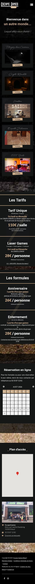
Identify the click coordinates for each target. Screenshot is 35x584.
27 (16, 409)
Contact (5, 564)
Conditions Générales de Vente (23, 561)
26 (12, 409)
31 (4, 413)
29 (24, 409)
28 (20, 409)
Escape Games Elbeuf (20, 558)
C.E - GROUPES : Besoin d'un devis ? (18, 263)
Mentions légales (7, 561)
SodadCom (10, 569)
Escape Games (9, 4)
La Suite (17, 65)
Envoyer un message (12, 535)
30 (28, 409)
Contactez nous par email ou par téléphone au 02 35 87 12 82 (17, 340)
